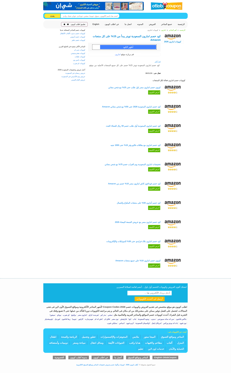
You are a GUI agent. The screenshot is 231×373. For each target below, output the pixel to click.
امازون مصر (82, 315)
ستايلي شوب (112, 323)
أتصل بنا (118, 357)
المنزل (180, 342)
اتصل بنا (128, 24)
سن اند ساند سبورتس (165, 319)
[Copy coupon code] (128, 47)
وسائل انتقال (96, 342)
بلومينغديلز (49, 319)
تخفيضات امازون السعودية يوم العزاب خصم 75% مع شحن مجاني (133, 164)
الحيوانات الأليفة (116, 342)
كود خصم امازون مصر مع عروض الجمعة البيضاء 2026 (138, 222)
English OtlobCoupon (165, 357)
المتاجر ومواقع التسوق (172, 336)
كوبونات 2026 (172, 42)
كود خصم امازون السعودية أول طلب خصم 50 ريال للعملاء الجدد (133, 126)
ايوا (129, 319)
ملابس (135, 336)
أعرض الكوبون (154, 92)
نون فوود (182, 323)
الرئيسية (181, 24)
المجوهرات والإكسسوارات (114, 336)
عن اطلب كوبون (112, 24)
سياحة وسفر (79, 342)
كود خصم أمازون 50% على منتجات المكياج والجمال (139, 203)
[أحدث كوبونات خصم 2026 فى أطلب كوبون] (166, 5)
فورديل (57, 319)
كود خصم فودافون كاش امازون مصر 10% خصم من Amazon (134, 184)
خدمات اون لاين (156, 349)
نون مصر (114, 319)
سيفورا (52, 315)
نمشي (109, 315)
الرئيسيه (182, 30)
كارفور (80, 319)
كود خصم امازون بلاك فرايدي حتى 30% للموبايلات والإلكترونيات (133, 241)
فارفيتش (123, 319)
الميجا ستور (150, 336)
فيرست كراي (93, 315)
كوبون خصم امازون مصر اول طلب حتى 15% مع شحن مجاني (134, 87)
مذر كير (103, 315)
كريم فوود (130, 323)
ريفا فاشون (65, 319)
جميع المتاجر (166, 24)
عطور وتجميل (89, 336)
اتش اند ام (98, 319)
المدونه (140, 24)
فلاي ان (107, 319)
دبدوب (153, 319)
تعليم (140, 349)
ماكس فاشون (180, 319)
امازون (163, 30)
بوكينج (73, 315)
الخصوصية (59, 357)
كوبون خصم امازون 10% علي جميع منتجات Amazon (138, 260)
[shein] (93, 6)
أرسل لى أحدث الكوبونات (150, 298)
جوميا (74, 319)
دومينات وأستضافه (58, 342)
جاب (134, 319)
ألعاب (169, 342)
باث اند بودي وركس (170, 323)
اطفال (53, 336)
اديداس (121, 323)
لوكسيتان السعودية (142, 323)
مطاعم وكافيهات (153, 342)
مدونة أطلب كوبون (78, 357)
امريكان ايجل (156, 323)
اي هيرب (65, 315)
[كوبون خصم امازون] (172, 90)
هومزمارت (88, 319)
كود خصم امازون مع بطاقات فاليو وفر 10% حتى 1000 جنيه (136, 145)
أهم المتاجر (173, 30)
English (96, 24)
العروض (152, 24)
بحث (52, 16)
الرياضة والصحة (69, 336)
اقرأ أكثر (158, 62)
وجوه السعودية (143, 319)
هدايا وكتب (134, 342)
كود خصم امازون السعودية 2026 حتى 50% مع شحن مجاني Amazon (131, 107)
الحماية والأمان (176, 349)
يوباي (59, 315)
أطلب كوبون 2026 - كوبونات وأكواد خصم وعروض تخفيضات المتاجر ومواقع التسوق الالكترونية (107, 365)
